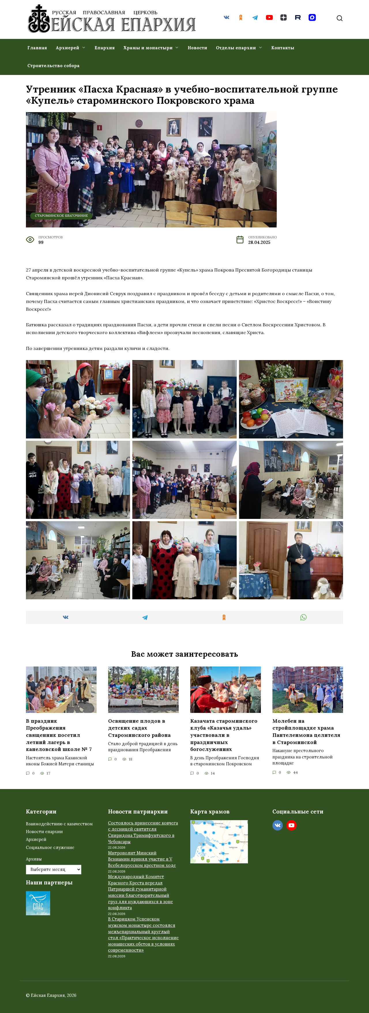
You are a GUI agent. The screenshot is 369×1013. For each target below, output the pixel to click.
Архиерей (67, 47)
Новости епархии (44, 831)
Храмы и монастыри (148, 47)
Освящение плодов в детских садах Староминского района (139, 728)
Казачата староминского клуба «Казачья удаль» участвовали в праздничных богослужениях (223, 735)
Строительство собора (53, 65)
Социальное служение (50, 847)
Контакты (282, 47)
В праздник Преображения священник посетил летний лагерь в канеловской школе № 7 (59, 735)
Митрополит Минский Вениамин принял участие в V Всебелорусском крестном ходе (142, 859)
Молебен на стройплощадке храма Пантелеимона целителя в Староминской (306, 731)
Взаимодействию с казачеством (59, 823)
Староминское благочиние (61, 216)
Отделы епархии (236, 47)
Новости (197, 47)
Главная (37, 47)
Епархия (105, 47)
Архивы (34, 859)
